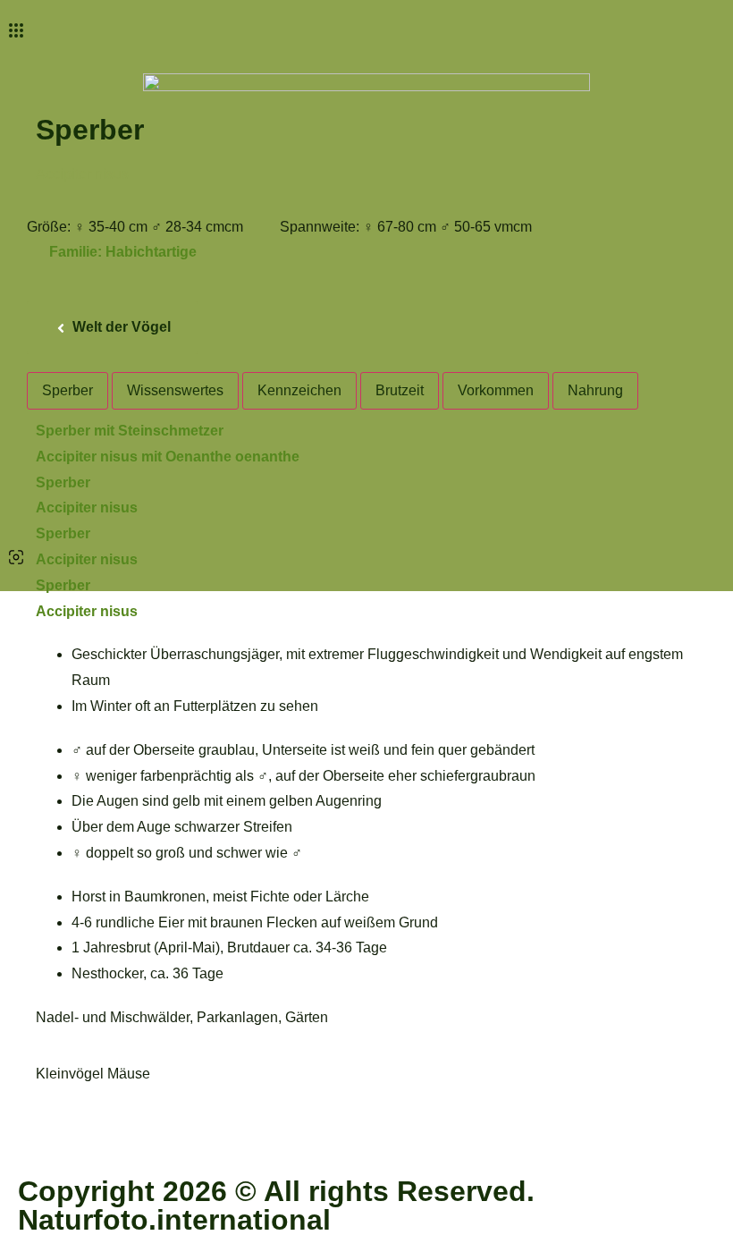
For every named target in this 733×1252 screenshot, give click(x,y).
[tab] (67, 391)
